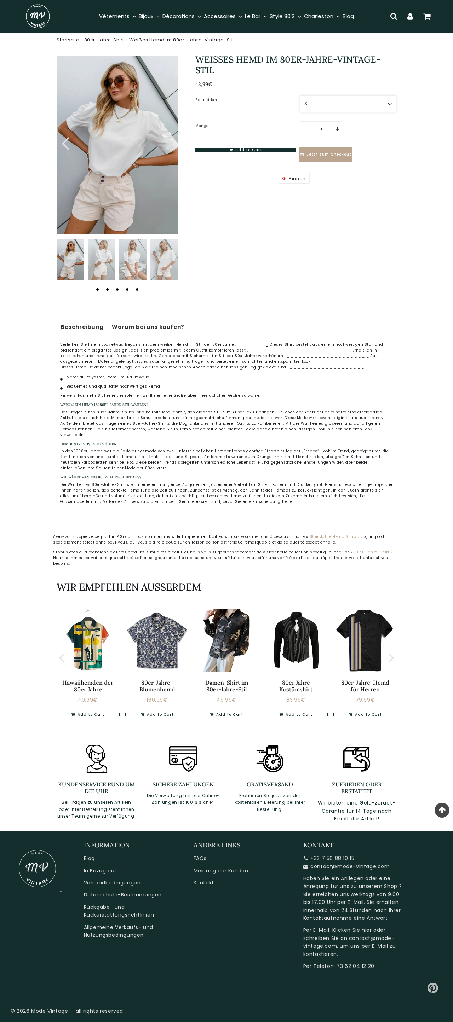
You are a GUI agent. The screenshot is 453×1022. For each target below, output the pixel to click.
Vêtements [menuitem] (114, 16)
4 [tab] (127, 289)
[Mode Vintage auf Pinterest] (433, 990)
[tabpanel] (70, 259)
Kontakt (204, 882)
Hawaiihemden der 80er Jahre (87, 686)
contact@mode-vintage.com (350, 866)
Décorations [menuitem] (178, 16)
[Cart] (427, 16)
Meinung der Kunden (221, 870)
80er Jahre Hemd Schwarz (336, 536)
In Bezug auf (100, 870)
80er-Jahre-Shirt (104, 40)
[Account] (410, 16)
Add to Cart (90, 714)
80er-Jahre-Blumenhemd (157, 686)
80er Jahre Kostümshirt (295, 686)
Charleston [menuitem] (318, 16)
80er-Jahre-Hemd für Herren (365, 686)
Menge (202, 125)
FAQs (200, 858)
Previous (65, 142)
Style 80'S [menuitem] (282, 16)
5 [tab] (137, 289)
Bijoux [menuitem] (146, 16)
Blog (89, 858)
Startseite (68, 40)
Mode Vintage (49, 1011)
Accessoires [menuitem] (220, 16)
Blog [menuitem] (348, 16)
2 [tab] (107, 289)
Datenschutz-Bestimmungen (123, 894)
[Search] (394, 16)
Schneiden (206, 100)
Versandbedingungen (112, 882)
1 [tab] (97, 289)
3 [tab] (117, 289)
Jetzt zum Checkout (328, 154)
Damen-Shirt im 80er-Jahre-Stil (226, 686)
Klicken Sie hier (352, 930)
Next (169, 142)
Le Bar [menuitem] (252, 16)
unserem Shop (378, 886)
